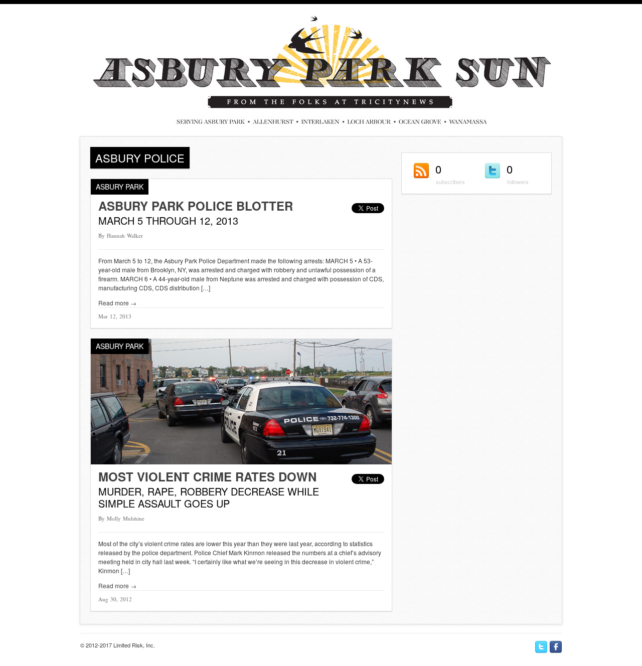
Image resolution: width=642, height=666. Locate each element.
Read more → (117, 302)
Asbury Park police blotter (195, 205)
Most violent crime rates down (207, 476)
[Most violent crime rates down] (241, 461)
